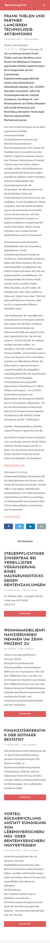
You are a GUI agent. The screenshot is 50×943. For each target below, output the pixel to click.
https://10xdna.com (14, 465)
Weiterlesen (25, 613)
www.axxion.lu (12, 516)
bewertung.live (15, 5)
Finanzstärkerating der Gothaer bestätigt (24, 735)
